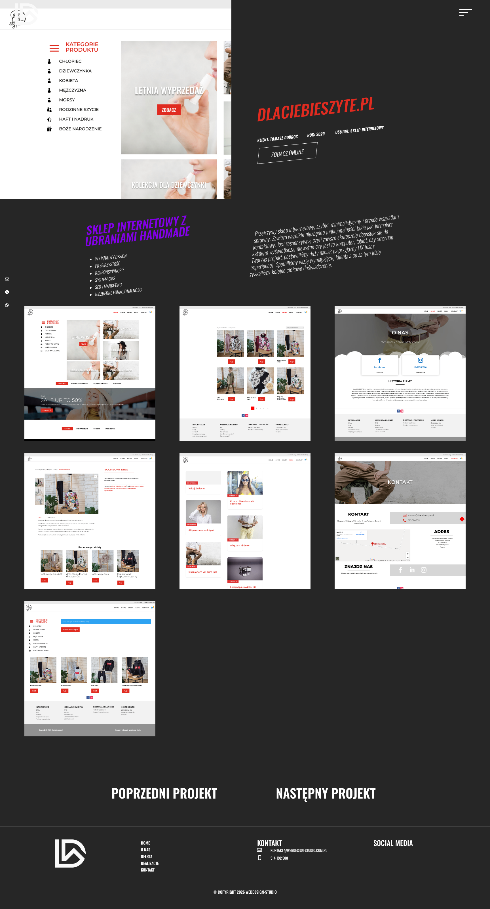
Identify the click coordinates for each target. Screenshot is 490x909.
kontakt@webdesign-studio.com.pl (299, 850)
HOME (145, 843)
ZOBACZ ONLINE (287, 153)
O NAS (145, 850)
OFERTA (146, 856)
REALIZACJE (150, 863)
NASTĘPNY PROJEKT (326, 792)
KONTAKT (148, 870)
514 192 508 (279, 858)
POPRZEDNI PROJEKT (164, 792)
